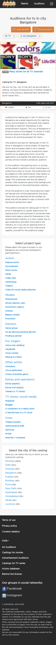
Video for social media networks (20, 290)
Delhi (8, 465)
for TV (8, 36)
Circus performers (13, 370)
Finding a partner (13, 336)
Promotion (10, 319)
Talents (24, 4)
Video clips (10, 278)
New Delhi (10, 489)
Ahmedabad (12, 496)
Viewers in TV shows (15, 391)
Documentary (11, 266)
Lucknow (10, 504)
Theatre (9, 286)
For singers (12, 341)
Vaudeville (10, 349)
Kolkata (9, 477)
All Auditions (9, 547)
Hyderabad (11, 492)
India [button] (4, 541)
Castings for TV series (13, 563)
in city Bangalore (28, 36)
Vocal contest (11, 353)
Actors (9, 258)
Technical (9, 430)
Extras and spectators (20, 379)
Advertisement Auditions (15, 558)
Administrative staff (14, 426)
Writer (8, 434)
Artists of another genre (16, 374)
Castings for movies (12, 553)
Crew (8, 418)
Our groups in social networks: (22, 583)
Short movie (11, 270)
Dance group (11, 328)
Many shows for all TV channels (26, 72)
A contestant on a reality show (19, 409)
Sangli (8, 500)
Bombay (9, 481)
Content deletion (11, 532)
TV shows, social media (21, 397)
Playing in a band (13, 357)
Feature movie (12, 262)
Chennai (9, 469)
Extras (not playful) (14, 387)
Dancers (10, 324)
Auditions (39, 4)
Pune (8, 485)
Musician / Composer (15, 438)
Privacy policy (9, 526)
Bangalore (10, 473)
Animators (10, 366)
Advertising (10, 282)
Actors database (11, 569)
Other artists (13, 362)
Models (10, 295)
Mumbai (9, 461)
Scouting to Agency (14, 307)
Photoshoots (11, 299)
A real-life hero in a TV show (18, 412)
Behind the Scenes (12, 574)
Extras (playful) (12, 384)
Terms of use (8, 520)
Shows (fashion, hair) (15, 303)
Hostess (9, 311)
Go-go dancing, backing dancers (20, 332)
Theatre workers (13, 422)
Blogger (9, 405)
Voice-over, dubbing (14, 345)
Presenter (9, 401)
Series (8, 274)
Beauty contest (12, 315)
